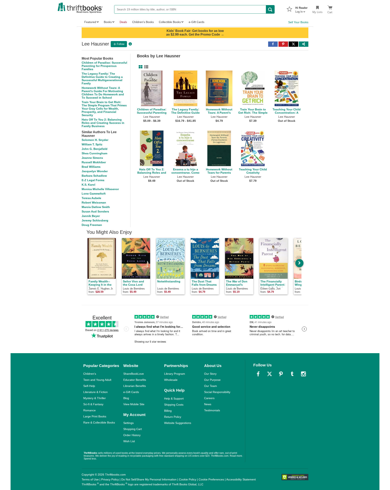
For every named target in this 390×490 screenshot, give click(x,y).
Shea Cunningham (94, 153)
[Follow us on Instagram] (303, 374)
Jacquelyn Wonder (95, 171)
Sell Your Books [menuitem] (298, 22)
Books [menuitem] (108, 22)
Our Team (210, 386)
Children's (89, 373)
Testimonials (212, 410)
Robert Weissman (94, 202)
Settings (128, 423)
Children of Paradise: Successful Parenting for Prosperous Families (104, 66)
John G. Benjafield (94, 148)
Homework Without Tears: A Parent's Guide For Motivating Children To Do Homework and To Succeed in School (103, 92)
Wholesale (171, 379)
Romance (89, 410)
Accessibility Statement (241, 479)
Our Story (210, 373)
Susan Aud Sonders (95, 211)
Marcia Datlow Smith (96, 207)
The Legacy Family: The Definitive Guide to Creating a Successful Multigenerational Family (102, 78)
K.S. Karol (88, 184)
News (207, 404)
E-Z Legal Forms (93, 180)
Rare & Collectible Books (99, 422)
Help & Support (174, 398)
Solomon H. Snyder (95, 140)
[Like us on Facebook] (258, 374)
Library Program (174, 373)
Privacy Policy (110, 479)
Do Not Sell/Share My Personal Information (149, 479)
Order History (132, 435)
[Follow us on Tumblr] (292, 374)
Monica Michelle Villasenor (100, 189)
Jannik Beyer (91, 216)
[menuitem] (301, 8)
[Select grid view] (140, 67)
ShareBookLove (133, 373)
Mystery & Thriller (94, 398)
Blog (126, 398)
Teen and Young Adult (97, 379)
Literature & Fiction (95, 392)
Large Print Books (94, 416)
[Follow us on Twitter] (269, 374)
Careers (209, 398)
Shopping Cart (132, 429)
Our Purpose (212, 379)
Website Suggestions (177, 423)
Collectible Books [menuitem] (170, 22)
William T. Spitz (92, 144)
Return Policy (172, 416)
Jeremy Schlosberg (95, 220)
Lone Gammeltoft (94, 193)
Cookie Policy (187, 479)
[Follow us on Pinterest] (281, 374)
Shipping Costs (173, 404)
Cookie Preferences (211, 479)
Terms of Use (90, 479)
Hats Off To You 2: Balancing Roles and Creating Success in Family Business (103, 123)
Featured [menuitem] (90, 22)
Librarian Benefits (134, 386)
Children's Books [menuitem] (143, 22)
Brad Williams (91, 166)
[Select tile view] (145, 67)
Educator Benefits (134, 379)
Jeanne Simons (92, 157)
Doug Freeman (92, 224)
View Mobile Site (133, 404)
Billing (168, 410)
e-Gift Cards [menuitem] (196, 22)
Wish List (129, 441)
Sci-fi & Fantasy (93, 404)
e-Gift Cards (131, 392)
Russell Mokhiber (94, 162)
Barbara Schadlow (94, 175)
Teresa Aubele (91, 198)
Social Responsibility (217, 392)
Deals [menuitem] (123, 22)
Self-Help (89, 386)
